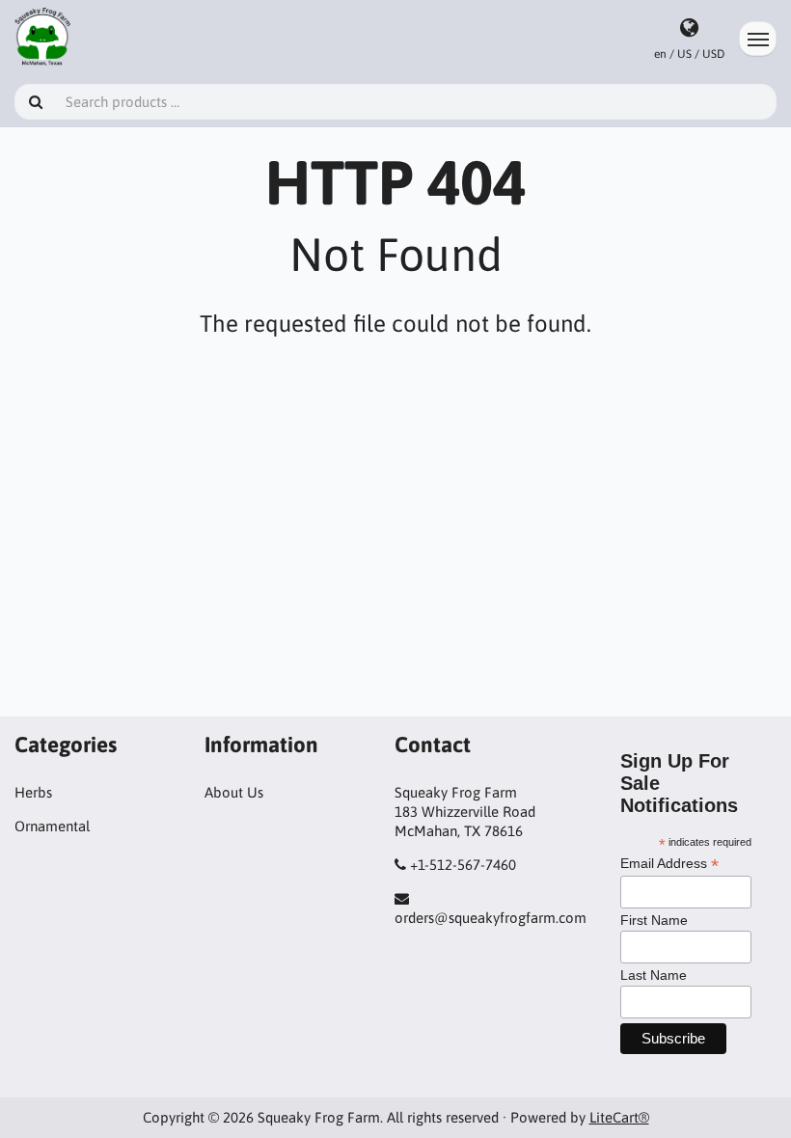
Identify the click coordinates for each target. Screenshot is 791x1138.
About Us (234, 792)
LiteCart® (619, 1117)
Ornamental (52, 826)
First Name (654, 920)
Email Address (669, 863)
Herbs (33, 792)
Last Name (653, 975)
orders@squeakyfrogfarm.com (490, 917)
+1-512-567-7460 (463, 864)
